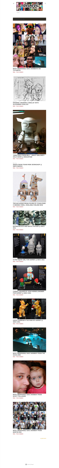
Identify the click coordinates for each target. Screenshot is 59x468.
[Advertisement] (29, 450)
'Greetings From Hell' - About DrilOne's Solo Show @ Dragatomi (28, 156)
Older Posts (43, 438)
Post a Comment (19, 72)
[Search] (45, 3)
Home (18, 12)
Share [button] (14, 72)
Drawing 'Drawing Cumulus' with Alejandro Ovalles (26, 103)
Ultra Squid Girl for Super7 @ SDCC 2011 (28, 260)
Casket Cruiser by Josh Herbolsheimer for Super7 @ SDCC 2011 (28, 292)
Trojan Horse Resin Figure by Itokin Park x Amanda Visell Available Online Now (29, 204)
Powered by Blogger (30, 464)
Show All (43, 19)
